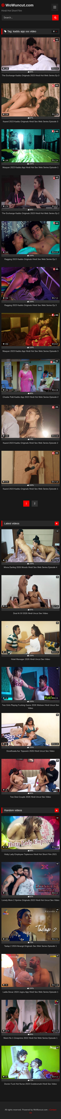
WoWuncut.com (19, 5)
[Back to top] (52, 1110)
